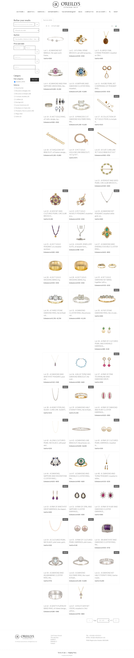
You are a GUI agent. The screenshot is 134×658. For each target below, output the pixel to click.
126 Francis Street (56, 635)
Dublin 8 (53, 639)
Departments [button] (53, 12)
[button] (110, 13)
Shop (116, 12)
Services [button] (41, 12)
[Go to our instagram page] (91, 643)
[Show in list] (113, 25)
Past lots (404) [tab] (47, 20)
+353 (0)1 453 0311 (95, 635)
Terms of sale (62, 652)
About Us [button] (30, 12)
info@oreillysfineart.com (98, 637)
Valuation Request (69, 12)
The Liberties (55, 637)
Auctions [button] (20, 12)
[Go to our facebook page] (88, 643)
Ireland (53, 643)
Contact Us (89, 12)
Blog (80, 12)
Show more (34, 79)
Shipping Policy (72, 652)
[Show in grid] (117, 25)
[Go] (37, 24)
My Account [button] (100, 12)
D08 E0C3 (54, 641)
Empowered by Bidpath (67, 655)
